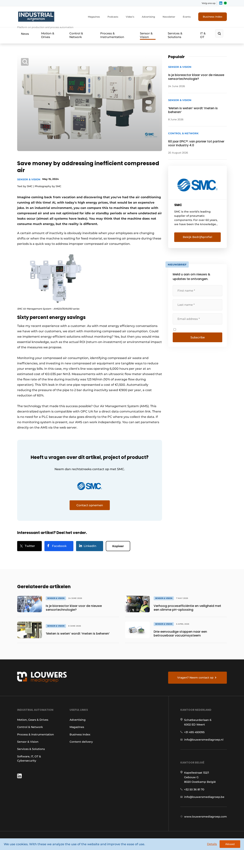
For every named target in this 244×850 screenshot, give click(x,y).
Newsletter (169, 16)
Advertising (148, 16)
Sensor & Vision (146, 35)
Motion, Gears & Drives (32, 719)
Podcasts (113, 16)
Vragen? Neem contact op (195, 677)
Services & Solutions (175, 35)
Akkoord (229, 844)
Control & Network (76, 35)
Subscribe (197, 337)
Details (212, 844)
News (25, 34)
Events (187, 16)
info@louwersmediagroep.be (204, 797)
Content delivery (81, 741)
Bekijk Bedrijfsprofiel (197, 237)
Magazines (94, 16)
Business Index (212, 16)
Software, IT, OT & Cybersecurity (29, 758)
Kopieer (118, 546)
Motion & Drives (47, 35)
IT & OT (202, 35)
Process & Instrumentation (112, 35)
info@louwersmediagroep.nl (203, 739)
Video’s (130, 16)
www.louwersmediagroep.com (205, 816)
